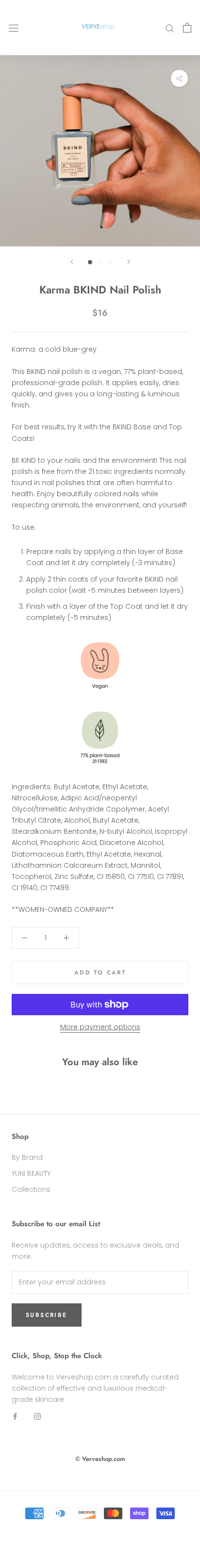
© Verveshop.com (100, 1458)
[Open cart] (187, 27)
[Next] (128, 262)
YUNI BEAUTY (31, 1173)
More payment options (100, 1027)
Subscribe (46, 1315)
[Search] (170, 28)
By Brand (27, 1157)
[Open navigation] (13, 27)
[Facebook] (15, 1416)
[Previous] (71, 262)
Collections (31, 1189)
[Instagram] (37, 1416)
